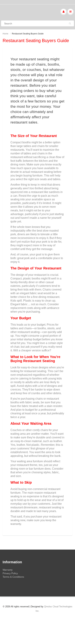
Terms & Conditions (13, 576)
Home (5, 33)
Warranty (8, 569)
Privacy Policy (10, 573)
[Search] (70, 23)
